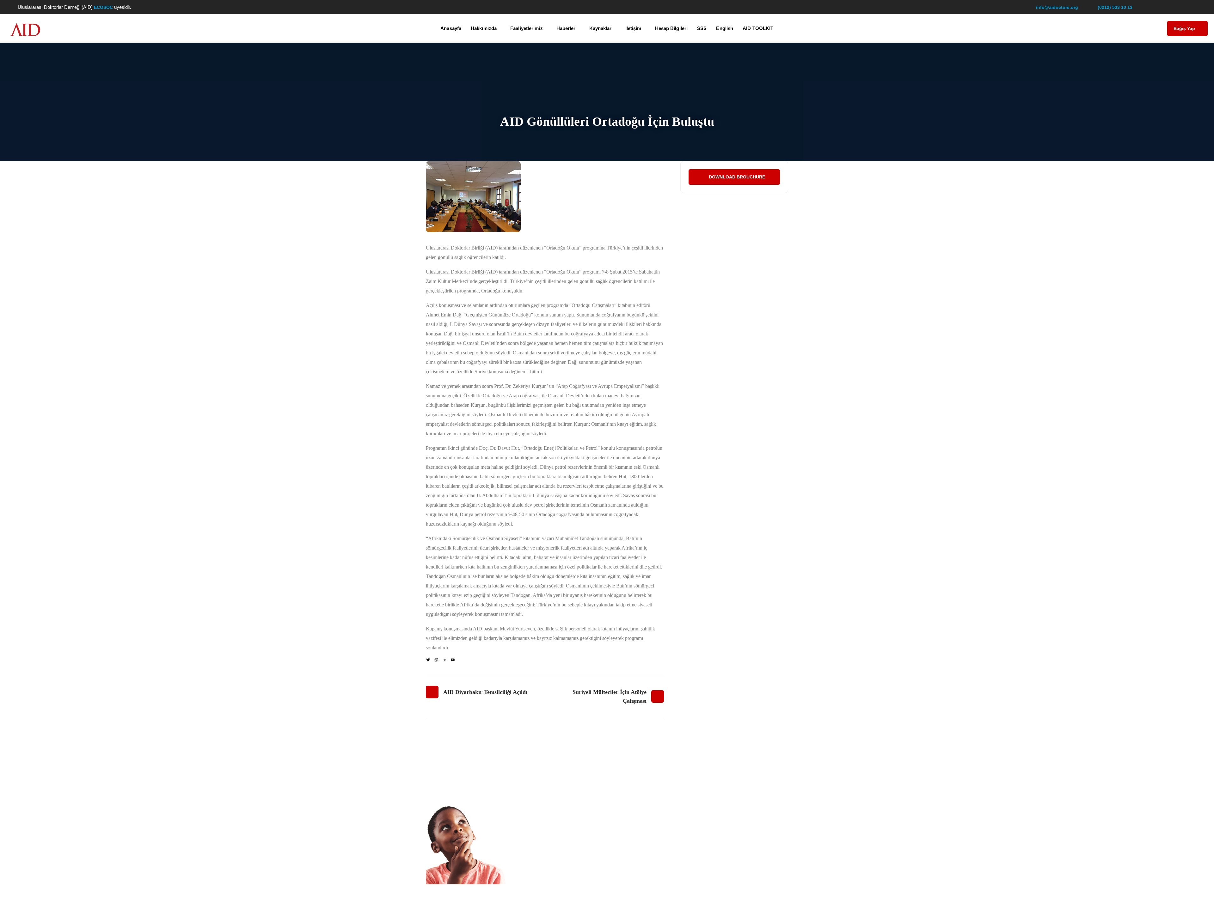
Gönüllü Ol (630, 776)
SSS (702, 28)
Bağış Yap (1184, 28)
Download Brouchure (737, 176)
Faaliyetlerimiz (526, 28)
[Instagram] (436, 660)
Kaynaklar (600, 28)
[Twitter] (428, 660)
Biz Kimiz (535, 788)
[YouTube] (453, 660)
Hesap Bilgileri (671, 28)
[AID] (25, 30)
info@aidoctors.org (1057, 7)
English (724, 28)
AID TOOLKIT (758, 28)
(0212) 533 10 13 (1115, 7)
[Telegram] (444, 660)
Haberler (566, 28)
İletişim (633, 28)
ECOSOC (104, 7)
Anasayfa (450, 28)
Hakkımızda (484, 28)
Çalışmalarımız (540, 800)
